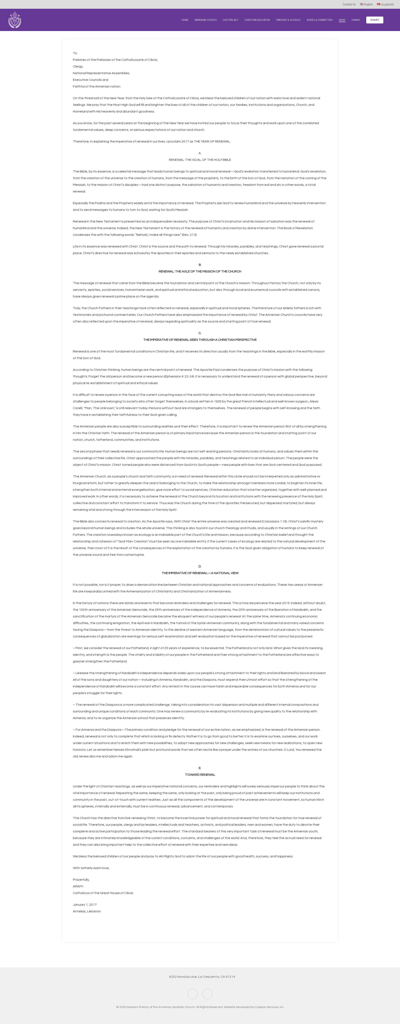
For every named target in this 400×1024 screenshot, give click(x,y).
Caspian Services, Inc (269, 1007)
